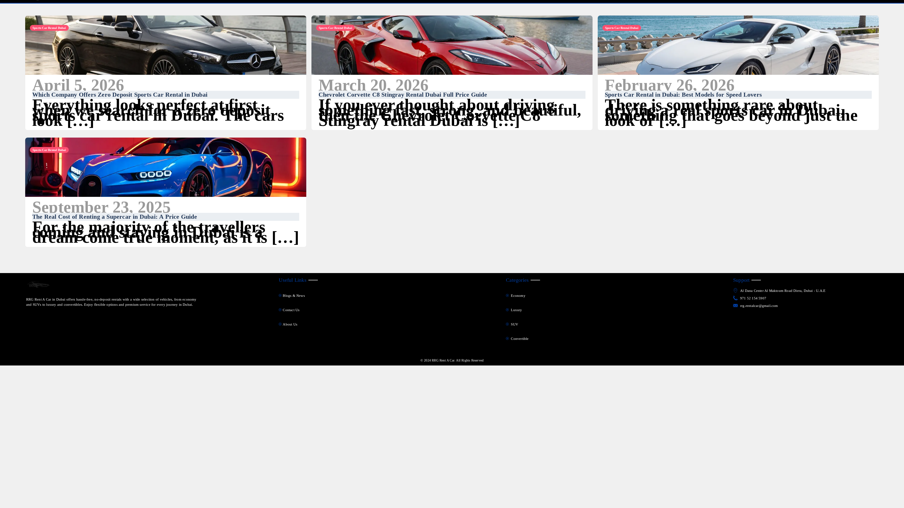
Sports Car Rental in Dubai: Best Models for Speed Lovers (683, 94)
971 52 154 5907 (753, 298)
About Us (290, 324)
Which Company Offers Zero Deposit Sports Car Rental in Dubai (119, 94)
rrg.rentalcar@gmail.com (759, 306)
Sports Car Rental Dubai (49, 28)
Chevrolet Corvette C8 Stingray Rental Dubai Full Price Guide (403, 94)
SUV (514, 324)
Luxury (516, 310)
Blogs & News (294, 296)
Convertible (519, 339)
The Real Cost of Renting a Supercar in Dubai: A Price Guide (114, 216)
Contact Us (291, 310)
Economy (517, 296)
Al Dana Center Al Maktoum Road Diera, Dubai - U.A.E (782, 291)
